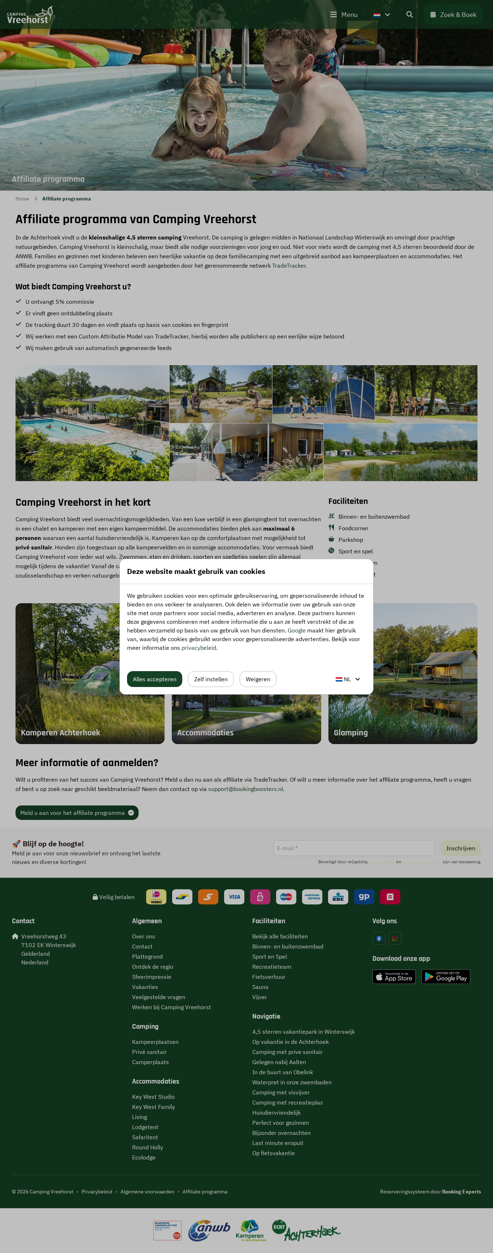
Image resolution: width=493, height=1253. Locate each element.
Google (297, 630)
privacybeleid (199, 647)
